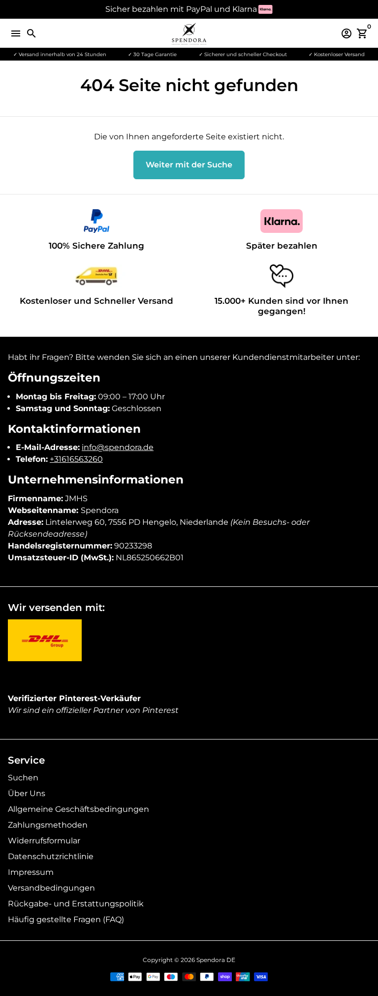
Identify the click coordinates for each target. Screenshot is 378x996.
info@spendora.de (118, 447)
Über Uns (26, 793)
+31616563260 (76, 459)
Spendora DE (215, 960)
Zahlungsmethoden (48, 825)
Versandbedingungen (51, 888)
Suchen (23, 777)
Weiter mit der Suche (189, 164)
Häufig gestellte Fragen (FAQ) (66, 919)
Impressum (31, 872)
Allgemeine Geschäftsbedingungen (78, 809)
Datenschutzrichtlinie (51, 856)
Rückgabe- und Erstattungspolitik (76, 903)
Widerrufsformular (44, 840)
